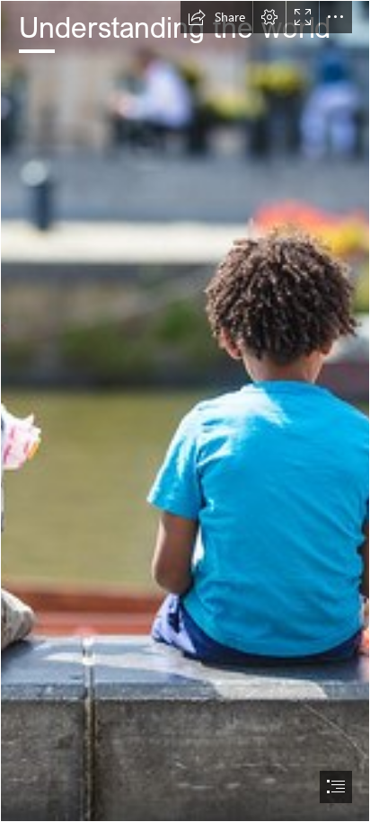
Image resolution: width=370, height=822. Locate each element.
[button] (216, 17)
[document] (185, 411)
